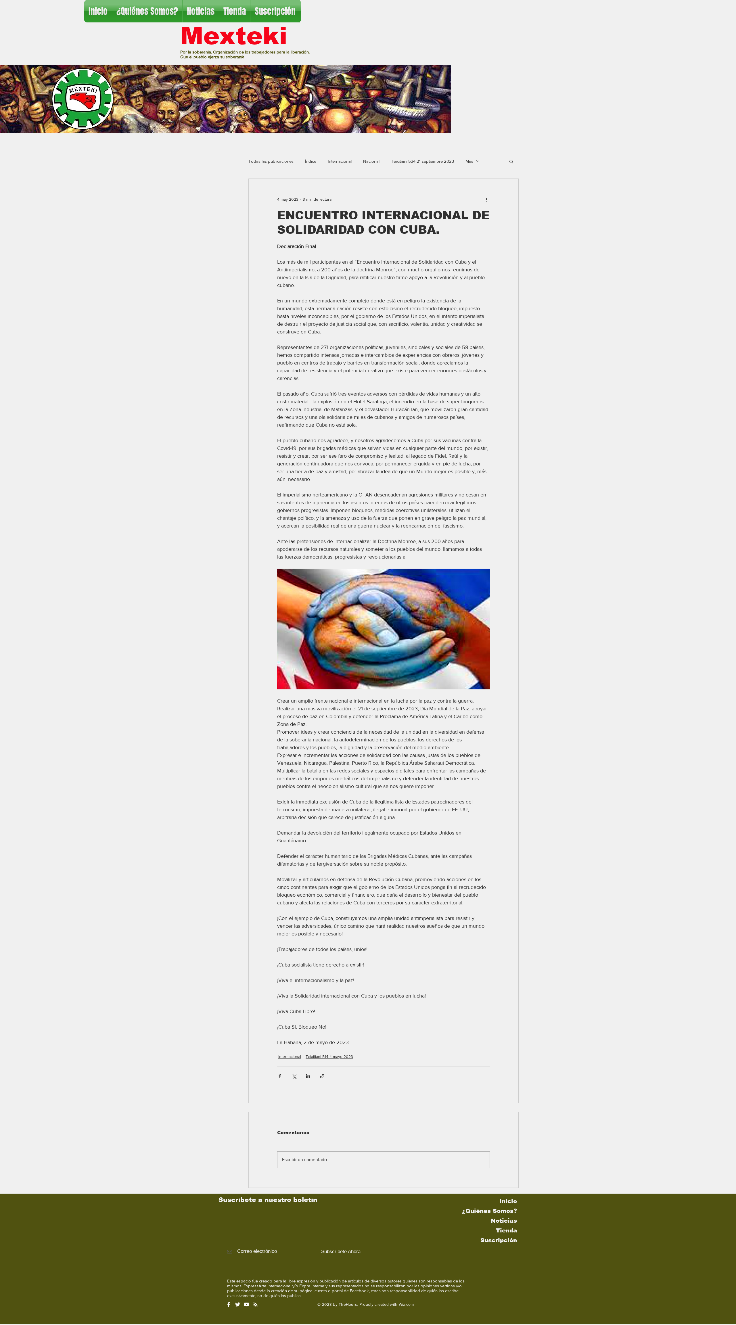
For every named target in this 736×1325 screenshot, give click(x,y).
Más (469, 161)
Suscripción (498, 1240)
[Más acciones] (486, 199)
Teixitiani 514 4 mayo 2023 (329, 1056)
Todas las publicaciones (271, 161)
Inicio (508, 1201)
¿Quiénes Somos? (489, 1211)
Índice (310, 161)
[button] (511, 161)
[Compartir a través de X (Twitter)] (294, 1076)
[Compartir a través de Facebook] (280, 1076)
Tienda (506, 1230)
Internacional (340, 161)
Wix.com (406, 1304)
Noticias (504, 1220)
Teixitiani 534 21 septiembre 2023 (422, 161)
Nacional (371, 161)
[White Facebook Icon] (228, 1304)
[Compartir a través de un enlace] (322, 1076)
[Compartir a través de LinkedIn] (308, 1076)
